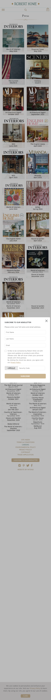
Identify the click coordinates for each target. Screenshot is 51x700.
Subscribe (25, 376)
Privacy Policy (16, 362)
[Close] (46, 320)
